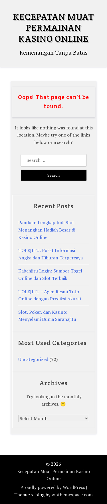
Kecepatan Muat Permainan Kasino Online (53, 27)
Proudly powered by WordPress (52, 487)
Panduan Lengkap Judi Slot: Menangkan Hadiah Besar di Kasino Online (47, 229)
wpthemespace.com (72, 494)
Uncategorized (33, 359)
